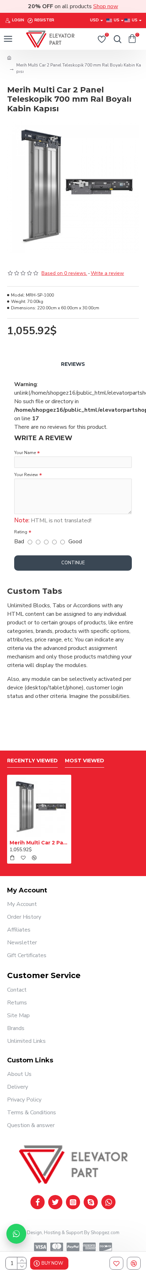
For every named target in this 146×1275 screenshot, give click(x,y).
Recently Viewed (32, 761)
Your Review (26, 475)
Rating (20, 532)
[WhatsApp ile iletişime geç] (16, 1234)
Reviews (73, 364)
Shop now (105, 6)
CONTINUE (73, 563)
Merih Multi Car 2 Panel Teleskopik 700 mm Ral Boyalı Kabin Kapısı (39, 842)
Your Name (25, 452)
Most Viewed (84, 761)
